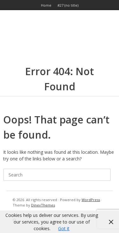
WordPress (91, 199)
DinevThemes (43, 205)
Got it (63, 228)
